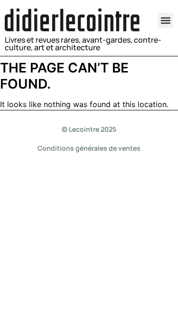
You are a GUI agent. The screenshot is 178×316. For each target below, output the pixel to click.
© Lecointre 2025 (89, 129)
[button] (165, 20)
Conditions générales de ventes (89, 148)
